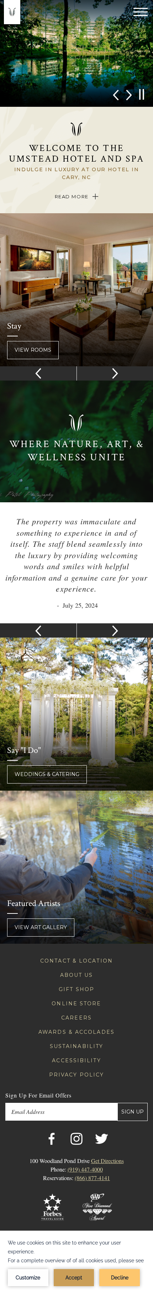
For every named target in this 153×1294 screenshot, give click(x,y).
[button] (115, 94)
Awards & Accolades (76, 1032)
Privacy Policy (76, 1075)
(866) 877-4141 (92, 1178)
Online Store (76, 1003)
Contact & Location (76, 961)
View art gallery (41, 927)
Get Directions (107, 1160)
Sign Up (132, 1112)
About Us (76, 975)
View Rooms (33, 350)
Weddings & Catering (47, 774)
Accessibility (76, 1060)
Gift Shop (76, 989)
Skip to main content (21, 4)
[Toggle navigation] (140, 11)
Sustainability (76, 1046)
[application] (76, 1262)
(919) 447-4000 (85, 1169)
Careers (76, 1018)
